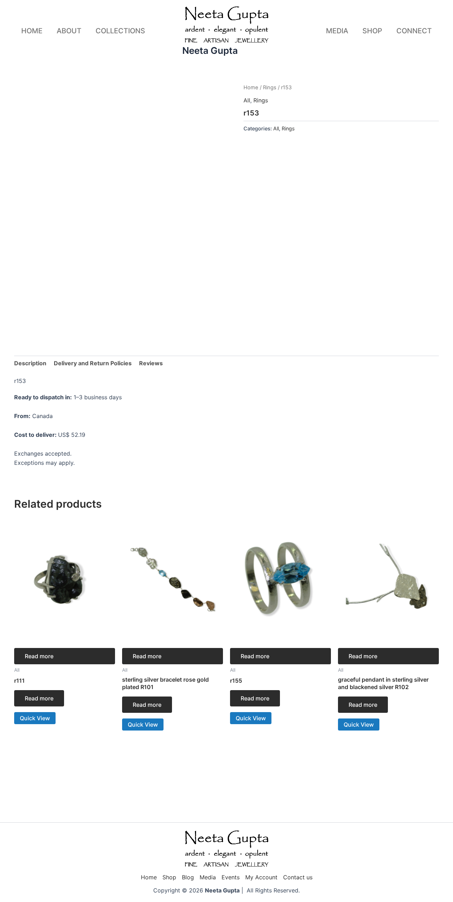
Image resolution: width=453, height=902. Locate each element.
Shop (372, 31)
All (246, 100)
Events (231, 877)
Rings (269, 87)
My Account (261, 877)
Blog (188, 877)
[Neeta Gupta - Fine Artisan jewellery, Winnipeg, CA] (226, 848)
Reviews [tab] (151, 363)
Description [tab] (30, 363)
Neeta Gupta (210, 50)
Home (31, 31)
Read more (39, 656)
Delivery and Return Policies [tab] (93, 363)
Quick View (35, 718)
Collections (120, 31)
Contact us (297, 877)
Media (337, 31)
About (69, 31)
